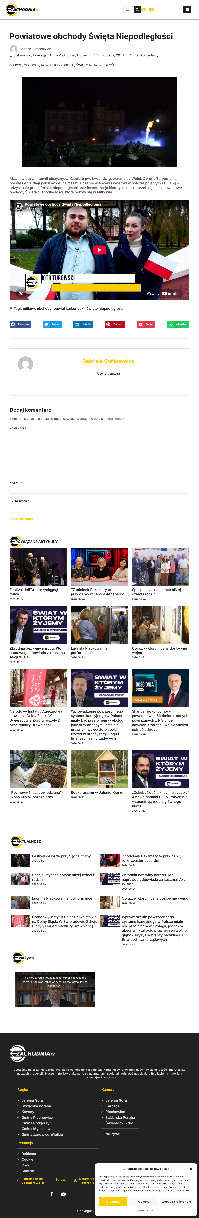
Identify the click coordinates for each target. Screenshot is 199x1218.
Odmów (143, 1201)
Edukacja (40, 55)
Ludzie (82, 55)
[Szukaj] (137, 9)
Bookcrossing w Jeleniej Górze (97, 792)
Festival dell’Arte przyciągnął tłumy (61, 856)
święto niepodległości (96, 65)
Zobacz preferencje (176, 1201)
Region (23, 1090)
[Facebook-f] (51, 1194)
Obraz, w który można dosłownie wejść (155, 898)
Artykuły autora (108, 373)
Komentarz (19, 428)
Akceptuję (113, 1201)
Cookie (141, 1210)
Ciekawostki (22, 55)
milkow (16, 65)
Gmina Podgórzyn (62, 55)
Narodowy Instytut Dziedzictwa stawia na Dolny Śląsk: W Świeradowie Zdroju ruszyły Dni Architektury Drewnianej (64, 921)
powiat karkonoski (57, 65)
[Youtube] (151, 10)
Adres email (20, 500)
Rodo (150, 1210)
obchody (31, 65)
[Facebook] (144, 10)
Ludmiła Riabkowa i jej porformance (62, 898)
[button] (191, 1169)
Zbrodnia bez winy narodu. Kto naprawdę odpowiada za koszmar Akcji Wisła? (38, 652)
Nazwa (16, 482)
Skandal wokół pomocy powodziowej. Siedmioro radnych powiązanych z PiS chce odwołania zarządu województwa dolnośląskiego (160, 720)
